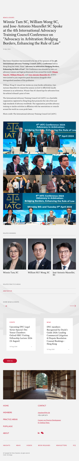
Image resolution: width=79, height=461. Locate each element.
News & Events (8, 18)
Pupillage (8, 426)
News (18, 445)
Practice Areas (10, 419)
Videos (29, 445)
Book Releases (44, 445)
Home (6, 406)
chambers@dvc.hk (44, 412)
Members (7, 412)
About (6, 433)
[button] (73, 306)
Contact (42, 406)
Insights (6, 445)
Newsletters (61, 445)
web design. (10, 455)
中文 (74, 445)
